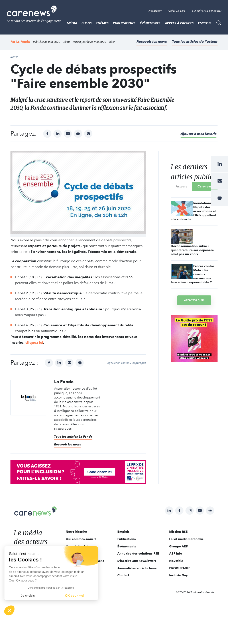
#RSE (14, 57)
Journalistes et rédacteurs (137, 568)
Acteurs (181, 186)
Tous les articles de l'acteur (195, 41)
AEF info (175, 553)
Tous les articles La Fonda (73, 436)
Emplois (204, 23)
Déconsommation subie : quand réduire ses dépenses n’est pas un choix (192, 250)
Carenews (205, 186)
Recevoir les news (151, 41)
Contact (123, 575)
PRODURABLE (179, 568)
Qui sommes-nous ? (81, 539)
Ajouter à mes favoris (198, 134)
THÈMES (102, 23)
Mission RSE (178, 531)
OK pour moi (74, 595)
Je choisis (28, 595)
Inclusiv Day (178, 575)
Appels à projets (179, 23)
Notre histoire (76, 531)
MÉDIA (72, 23)
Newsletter (155, 10)
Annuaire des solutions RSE (138, 553)
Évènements (150, 23)
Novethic (176, 561)
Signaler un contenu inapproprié (126, 362)
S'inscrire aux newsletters (136, 561)
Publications (124, 23)
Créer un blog (176, 10)
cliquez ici (34, 342)
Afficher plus (194, 300)
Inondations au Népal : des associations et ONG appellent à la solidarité (193, 211)
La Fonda (23, 41)
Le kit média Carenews (186, 539)
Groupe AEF (178, 546)
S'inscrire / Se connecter (206, 10)
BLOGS (86, 23)
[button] (9, 610)
